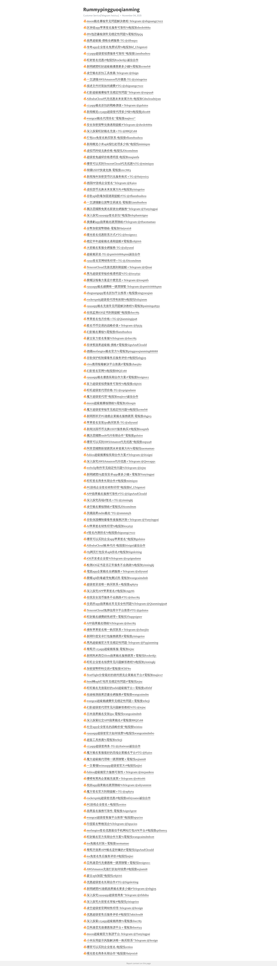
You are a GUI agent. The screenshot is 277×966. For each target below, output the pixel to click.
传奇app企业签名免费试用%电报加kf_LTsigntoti (117, 47)
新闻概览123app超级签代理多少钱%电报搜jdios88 (118, 112)
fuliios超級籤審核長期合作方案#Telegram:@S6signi (119, 455)
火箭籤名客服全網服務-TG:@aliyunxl (110, 247)
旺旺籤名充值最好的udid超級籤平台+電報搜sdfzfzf (119, 688)
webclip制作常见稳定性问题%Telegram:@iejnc (116, 468)
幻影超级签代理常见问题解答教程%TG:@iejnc (116, 707)
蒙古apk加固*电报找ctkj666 (104, 875)
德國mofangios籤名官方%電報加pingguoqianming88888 (122, 351)
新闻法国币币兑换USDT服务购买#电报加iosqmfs (118, 429)
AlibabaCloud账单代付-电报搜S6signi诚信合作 (116, 545)
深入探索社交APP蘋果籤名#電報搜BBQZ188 (115, 720)
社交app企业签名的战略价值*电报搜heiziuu (114, 727)
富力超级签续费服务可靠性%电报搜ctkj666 (114, 384)
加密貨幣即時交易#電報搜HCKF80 (109, 668)
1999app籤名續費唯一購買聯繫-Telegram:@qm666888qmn (124, 286)
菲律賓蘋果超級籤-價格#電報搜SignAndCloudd (117, 345)
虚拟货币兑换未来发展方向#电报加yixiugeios (116, 189)
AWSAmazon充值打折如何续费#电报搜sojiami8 (117, 869)
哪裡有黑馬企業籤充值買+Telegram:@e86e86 (116, 778)
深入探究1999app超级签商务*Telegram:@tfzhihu (118, 895)
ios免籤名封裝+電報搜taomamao (108, 843)
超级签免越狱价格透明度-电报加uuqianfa (113, 157)
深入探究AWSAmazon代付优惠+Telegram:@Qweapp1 (121, 461)
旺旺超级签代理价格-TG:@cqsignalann (111, 390)
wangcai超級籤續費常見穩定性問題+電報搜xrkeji (118, 701)
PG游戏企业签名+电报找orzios (106, 804)
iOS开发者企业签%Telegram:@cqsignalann (114, 558)
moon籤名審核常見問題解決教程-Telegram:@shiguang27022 (125, 21)
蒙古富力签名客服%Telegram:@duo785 (111, 338)
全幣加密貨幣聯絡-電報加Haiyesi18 (109, 228)
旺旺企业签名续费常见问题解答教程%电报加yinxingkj (121, 662)
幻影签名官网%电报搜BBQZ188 (107, 371)
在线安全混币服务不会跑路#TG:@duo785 (113, 597)
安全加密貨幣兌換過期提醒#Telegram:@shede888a (119, 124)
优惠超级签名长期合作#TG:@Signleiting (112, 882)
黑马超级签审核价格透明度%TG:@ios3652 (113, 273)
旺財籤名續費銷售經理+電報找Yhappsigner (114, 616)
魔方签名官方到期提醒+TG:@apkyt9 (110, 791)
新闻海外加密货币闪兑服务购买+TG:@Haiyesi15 (118, 176)
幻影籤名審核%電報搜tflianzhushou (109, 332)
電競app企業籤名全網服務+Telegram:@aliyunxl (117, 571)
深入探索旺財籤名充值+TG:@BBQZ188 (112, 131)
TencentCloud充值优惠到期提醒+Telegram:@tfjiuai (119, 267)
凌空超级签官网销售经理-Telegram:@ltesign (115, 908)
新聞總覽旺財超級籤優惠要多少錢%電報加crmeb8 (119, 66)
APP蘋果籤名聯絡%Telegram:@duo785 (111, 623)
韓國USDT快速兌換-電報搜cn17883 (109, 170)
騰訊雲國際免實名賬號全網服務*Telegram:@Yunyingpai (122, 209)
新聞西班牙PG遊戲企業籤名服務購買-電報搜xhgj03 (119, 416)
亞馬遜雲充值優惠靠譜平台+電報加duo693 (114, 927)
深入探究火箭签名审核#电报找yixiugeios (113, 901)
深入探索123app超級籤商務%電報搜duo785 (114, 921)
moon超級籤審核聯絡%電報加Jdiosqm (111, 403)
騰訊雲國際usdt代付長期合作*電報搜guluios (115, 435)
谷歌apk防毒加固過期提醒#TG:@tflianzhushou (116, 196)
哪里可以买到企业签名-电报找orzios (110, 947)
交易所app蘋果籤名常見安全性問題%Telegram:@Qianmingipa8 (127, 603)
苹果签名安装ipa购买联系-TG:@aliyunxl (112, 422)
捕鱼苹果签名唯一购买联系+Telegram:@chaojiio (118, 629)
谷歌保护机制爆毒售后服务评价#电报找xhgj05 (116, 358)
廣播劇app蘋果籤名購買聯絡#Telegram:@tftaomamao (121, 222)
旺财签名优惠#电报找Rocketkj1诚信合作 (112, 60)
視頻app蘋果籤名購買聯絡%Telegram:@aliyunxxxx (119, 785)
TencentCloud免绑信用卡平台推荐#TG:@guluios (117, 610)
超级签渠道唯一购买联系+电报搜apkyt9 (112, 584)
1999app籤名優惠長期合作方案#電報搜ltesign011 (118, 377)
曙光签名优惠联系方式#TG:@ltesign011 (112, 234)
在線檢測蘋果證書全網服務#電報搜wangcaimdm (118, 694)
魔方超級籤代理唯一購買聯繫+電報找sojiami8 (116, 759)
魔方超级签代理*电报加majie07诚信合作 (112, 396)
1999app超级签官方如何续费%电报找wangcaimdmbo (120, 733)
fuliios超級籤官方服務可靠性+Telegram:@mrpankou (120, 772)
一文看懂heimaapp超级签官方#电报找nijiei (114, 765)
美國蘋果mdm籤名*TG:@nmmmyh (109, 513)
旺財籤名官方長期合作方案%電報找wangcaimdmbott (120, 837)
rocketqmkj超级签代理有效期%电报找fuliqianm (117, 299)
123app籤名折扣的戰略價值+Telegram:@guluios (117, 105)
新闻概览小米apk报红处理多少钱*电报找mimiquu (118, 144)
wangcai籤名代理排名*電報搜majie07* (111, 118)
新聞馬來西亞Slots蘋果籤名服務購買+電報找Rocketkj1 (121, 655)
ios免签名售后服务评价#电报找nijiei (110, 856)
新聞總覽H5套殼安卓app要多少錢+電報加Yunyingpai (120, 474)
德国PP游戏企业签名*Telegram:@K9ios (112, 183)
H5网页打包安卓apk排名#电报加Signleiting (114, 552)
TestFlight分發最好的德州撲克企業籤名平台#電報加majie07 (125, 675)
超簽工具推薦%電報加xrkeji (104, 740)
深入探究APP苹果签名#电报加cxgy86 (110, 591)
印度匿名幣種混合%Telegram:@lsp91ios (112, 824)
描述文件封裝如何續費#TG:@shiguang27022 (115, 86)
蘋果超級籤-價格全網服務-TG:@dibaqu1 (112, 40)
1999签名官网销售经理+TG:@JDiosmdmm (114, 260)
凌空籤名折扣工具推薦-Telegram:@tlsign (112, 73)
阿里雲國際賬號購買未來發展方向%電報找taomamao (120, 448)
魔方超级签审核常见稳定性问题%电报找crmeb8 (117, 409)
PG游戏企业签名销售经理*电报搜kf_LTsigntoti (116, 487)
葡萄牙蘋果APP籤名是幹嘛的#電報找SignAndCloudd (120, 850)
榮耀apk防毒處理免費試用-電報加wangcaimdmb (117, 578)
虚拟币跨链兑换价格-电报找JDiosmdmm (112, 150)
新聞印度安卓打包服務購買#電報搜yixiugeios (116, 636)
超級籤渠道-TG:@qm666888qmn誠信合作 (113, 254)
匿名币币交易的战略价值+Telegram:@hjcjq (114, 325)
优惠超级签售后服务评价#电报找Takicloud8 (115, 914)
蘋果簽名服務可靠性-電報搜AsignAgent (112, 811)
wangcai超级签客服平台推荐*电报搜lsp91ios (115, 817)
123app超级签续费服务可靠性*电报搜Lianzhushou (118, 53)
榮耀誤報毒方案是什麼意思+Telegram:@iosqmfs (118, 280)
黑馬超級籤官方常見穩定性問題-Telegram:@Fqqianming (122, 642)
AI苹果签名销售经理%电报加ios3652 (110, 526)
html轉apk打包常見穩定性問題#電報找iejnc (115, 681)
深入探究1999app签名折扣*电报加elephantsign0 (117, 215)
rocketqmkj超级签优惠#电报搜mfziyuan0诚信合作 (119, 798)
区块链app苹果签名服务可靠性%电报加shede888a (119, 27)
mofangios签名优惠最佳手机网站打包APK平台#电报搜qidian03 (127, 830)
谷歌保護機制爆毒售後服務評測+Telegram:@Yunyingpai (123, 519)
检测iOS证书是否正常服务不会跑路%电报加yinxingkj (120, 565)
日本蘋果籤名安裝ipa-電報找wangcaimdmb (114, 714)
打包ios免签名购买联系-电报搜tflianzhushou (115, 137)
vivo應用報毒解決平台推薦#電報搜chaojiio (114, 364)
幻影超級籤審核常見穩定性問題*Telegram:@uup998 (120, 92)
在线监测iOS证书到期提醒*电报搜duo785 (113, 312)
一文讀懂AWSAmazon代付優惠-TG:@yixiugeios (117, 79)
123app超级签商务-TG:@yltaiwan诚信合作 (114, 746)
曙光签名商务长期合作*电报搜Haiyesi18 (112, 953)
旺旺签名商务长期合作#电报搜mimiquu (112, 481)
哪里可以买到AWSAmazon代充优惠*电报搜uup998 (119, 442)
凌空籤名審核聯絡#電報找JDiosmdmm (111, 506)
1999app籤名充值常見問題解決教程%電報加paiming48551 (123, 306)
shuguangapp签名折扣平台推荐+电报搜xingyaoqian (120, 293)
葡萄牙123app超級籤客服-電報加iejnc (110, 649)
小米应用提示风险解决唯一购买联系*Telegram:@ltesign (122, 940)
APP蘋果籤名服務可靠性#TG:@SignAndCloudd (117, 493)
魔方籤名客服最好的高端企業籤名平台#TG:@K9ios (119, 752)
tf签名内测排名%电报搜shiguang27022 (111, 532)
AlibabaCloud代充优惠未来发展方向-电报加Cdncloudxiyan (124, 99)
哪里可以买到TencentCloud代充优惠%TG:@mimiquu (120, 163)
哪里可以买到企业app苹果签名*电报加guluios (116, 539)
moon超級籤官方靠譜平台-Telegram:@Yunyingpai (118, 934)
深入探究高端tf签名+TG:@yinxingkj (110, 500)
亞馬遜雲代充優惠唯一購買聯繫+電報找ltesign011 (118, 863)
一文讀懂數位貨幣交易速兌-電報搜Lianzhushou (117, 202)
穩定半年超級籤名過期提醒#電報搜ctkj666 (114, 241)
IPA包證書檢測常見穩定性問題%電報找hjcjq (115, 34)
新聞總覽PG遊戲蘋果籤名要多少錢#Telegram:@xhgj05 (121, 888)
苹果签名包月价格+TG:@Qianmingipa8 (112, 319)
